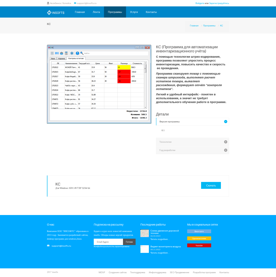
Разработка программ (204, 272)
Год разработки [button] (167, 150)
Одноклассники (199, 238)
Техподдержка (137, 272)
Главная (80, 11)
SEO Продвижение (179, 272)
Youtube (199, 245)
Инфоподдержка (157, 272)
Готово (129, 241)
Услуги (134, 11)
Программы (115, 11)
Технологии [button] (165, 141)
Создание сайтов (117, 272)
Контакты (151, 11)
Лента (96, 11)
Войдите (199, 3)
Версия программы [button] (170, 121)
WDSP (102, 272)
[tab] (192, 121)
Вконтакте (199, 231)
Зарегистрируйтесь (219, 3)
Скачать (211, 185)
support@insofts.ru (61, 245)
